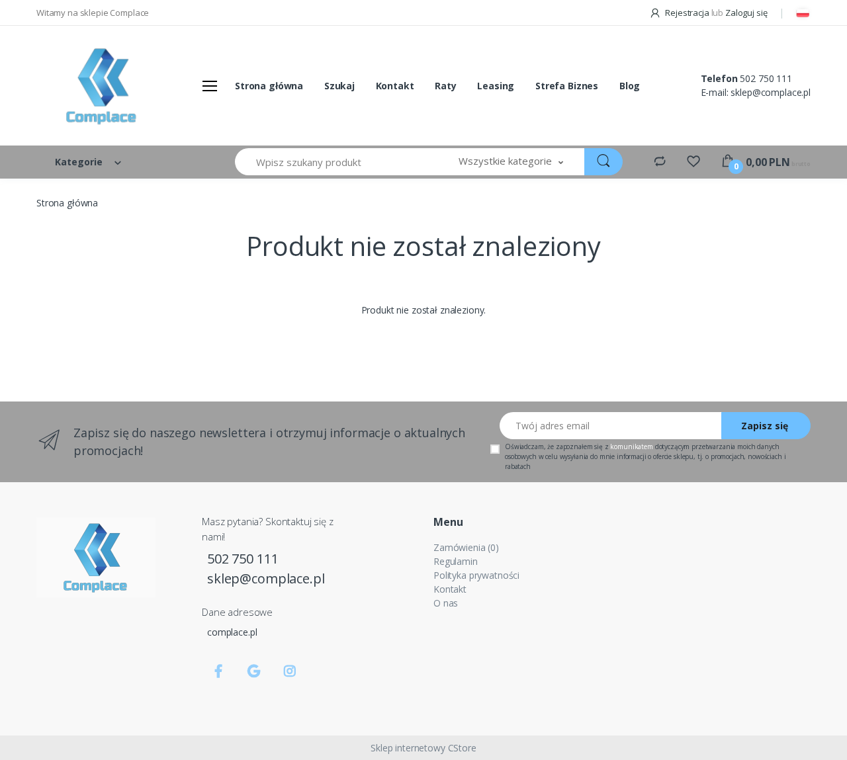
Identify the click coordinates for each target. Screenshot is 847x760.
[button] (510, 161)
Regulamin (455, 561)
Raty (445, 85)
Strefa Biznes (566, 85)
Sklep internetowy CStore (423, 747)
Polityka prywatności (476, 575)
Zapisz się (764, 425)
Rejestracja (687, 13)
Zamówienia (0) (466, 547)
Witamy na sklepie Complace (92, 13)
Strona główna (269, 85)
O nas (445, 603)
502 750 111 (765, 78)
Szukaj (339, 85)
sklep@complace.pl (771, 92)
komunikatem (631, 446)
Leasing (495, 85)
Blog (629, 85)
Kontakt (395, 85)
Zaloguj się (746, 13)
